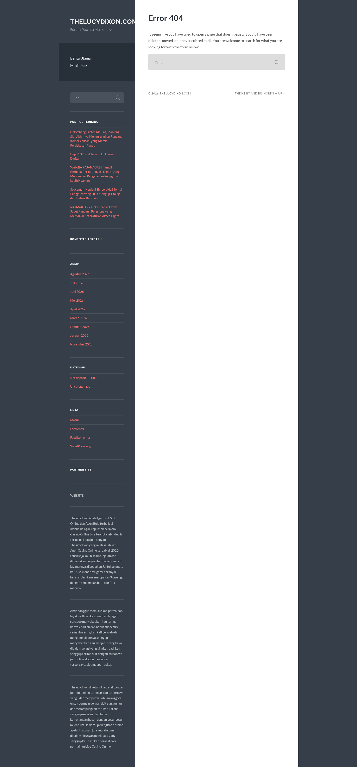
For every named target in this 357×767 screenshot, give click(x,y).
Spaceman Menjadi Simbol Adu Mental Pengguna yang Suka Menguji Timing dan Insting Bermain (96, 194)
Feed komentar (80, 437)
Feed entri (77, 429)
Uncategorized (80, 386)
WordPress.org (80, 446)
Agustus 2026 (79, 274)
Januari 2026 (79, 335)
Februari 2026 (80, 327)
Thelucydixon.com (104, 21)
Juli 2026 (76, 283)
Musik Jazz (78, 65)
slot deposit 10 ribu (83, 378)
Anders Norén (262, 93)
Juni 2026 (77, 291)
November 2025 (81, 344)
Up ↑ (281, 93)
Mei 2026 (77, 300)
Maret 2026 (78, 318)
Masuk (75, 420)
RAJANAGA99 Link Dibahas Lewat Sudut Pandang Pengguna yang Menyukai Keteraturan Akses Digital (95, 211)
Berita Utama (80, 58)
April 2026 (77, 309)
